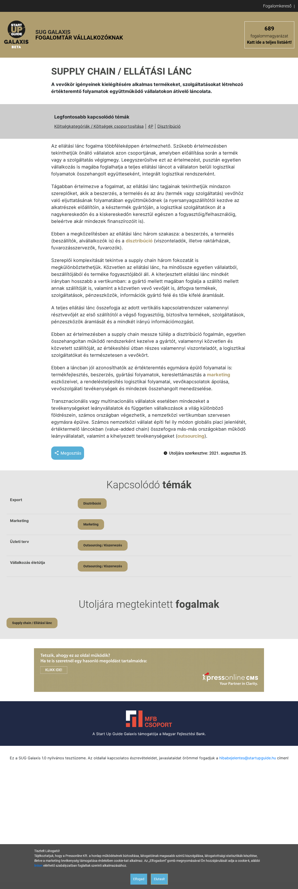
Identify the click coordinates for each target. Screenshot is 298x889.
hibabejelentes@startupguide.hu (247, 758)
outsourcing (190, 436)
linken (38, 865)
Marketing (19, 520)
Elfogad (138, 879)
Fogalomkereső (277, 5)
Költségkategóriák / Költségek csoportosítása (99, 126)
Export (16, 499)
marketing (218, 374)
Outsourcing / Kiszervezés (102, 545)
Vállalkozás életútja (27, 562)
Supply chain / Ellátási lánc (32, 623)
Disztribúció (169, 126)
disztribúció (139, 241)
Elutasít (159, 879)
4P (150, 126)
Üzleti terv (19, 541)
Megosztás (71, 453)
